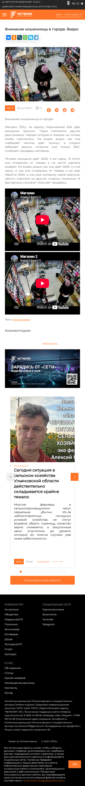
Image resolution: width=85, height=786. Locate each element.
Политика (11, 624)
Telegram (48, 624)
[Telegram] (81, 3)
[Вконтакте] (73, 3)
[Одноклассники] (68, 3)
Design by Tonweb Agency (22, 741)
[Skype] (30, 37)
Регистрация (72, 15)
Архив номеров (15, 677)
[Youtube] (77, 3)
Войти (59, 15)
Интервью (11, 634)
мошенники (21, 319)
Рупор (9, 692)
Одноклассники (53, 609)
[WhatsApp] (25, 37)
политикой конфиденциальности (44, 780)
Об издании (13, 668)
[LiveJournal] (19, 37)
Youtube (47, 619)
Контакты (11, 687)
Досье (8, 639)
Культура (10, 654)
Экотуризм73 (13, 644)
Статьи (9, 672)
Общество (11, 614)
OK (74, 764)
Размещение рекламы (20, 682)
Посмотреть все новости (42, 580)
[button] (10, 477)
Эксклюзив (12, 629)
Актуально (12, 609)
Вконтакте (49, 614)
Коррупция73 (14, 619)
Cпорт (9, 649)
